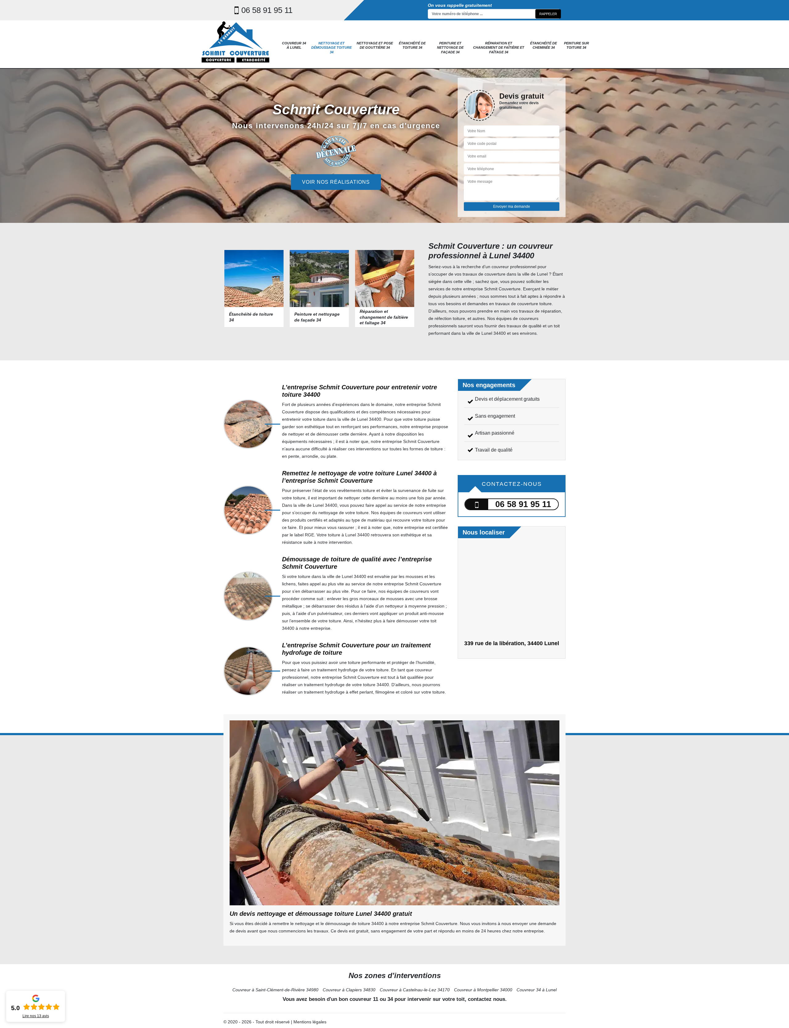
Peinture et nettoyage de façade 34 (450, 47)
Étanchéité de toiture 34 (412, 45)
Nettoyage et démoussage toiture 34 (331, 47)
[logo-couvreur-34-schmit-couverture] (236, 43)
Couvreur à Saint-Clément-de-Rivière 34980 (275, 989)
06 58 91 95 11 (266, 10)
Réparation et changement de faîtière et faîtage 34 (498, 47)
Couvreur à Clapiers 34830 (349, 989)
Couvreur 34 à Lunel (294, 45)
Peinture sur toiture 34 (576, 45)
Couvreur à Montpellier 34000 (483, 989)
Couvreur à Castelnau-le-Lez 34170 (415, 989)
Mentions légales (309, 1021)
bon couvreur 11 (358, 999)
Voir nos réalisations (336, 182)
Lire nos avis (35, 1016)
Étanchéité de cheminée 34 (543, 45)
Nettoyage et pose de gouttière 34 (375, 45)
